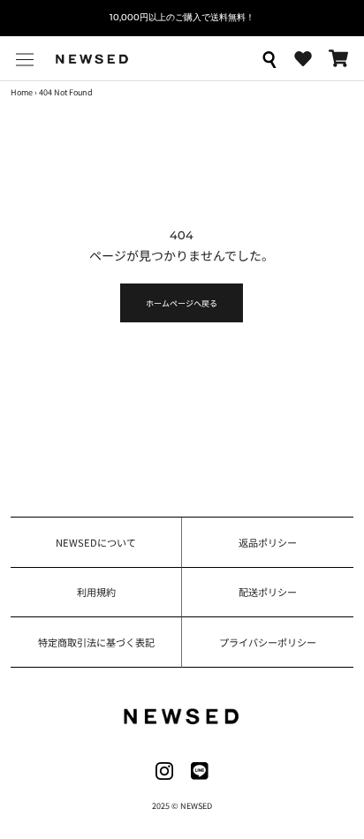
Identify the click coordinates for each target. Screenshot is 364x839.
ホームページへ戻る (181, 303)
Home (22, 92)
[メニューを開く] (25, 58)
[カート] (338, 58)
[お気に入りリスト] (303, 59)
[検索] (268, 58)
